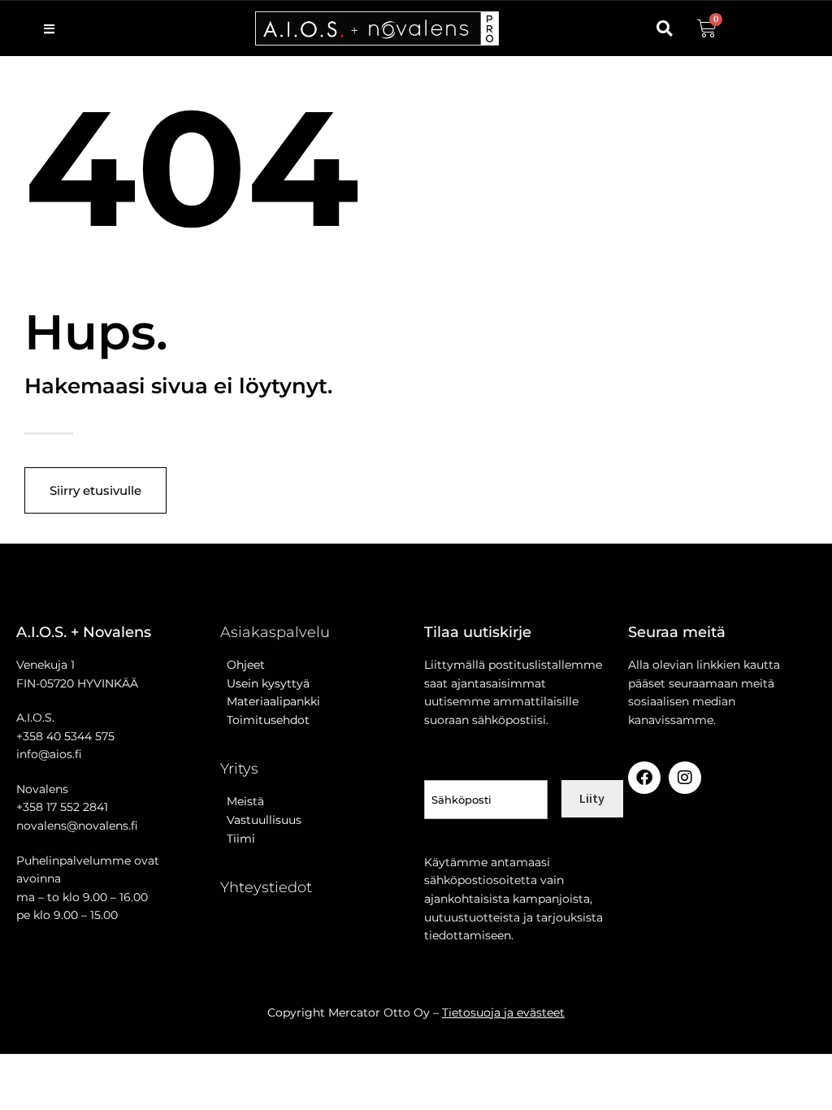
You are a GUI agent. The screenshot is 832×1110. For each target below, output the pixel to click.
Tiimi (241, 838)
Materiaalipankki (270, 701)
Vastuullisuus (260, 820)
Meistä (242, 801)
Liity (591, 798)
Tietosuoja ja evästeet (503, 1012)
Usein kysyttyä (265, 683)
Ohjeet (242, 664)
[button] (664, 28)
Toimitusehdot (265, 720)
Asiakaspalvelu (275, 632)
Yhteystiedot (266, 887)
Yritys (239, 769)
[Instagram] (685, 777)
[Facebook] (644, 777)
